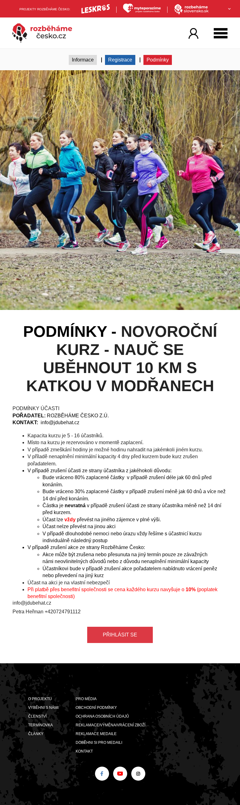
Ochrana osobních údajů (102, 716)
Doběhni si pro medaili (99, 742)
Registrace (120, 59)
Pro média (86, 699)
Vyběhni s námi (43, 707)
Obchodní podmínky (96, 707)
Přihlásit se (120, 634)
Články (35, 734)
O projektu (40, 699)
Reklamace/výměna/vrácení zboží (110, 725)
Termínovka (40, 725)
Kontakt (84, 751)
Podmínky (158, 59)
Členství (37, 716)
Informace (83, 59)
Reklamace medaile (96, 734)
